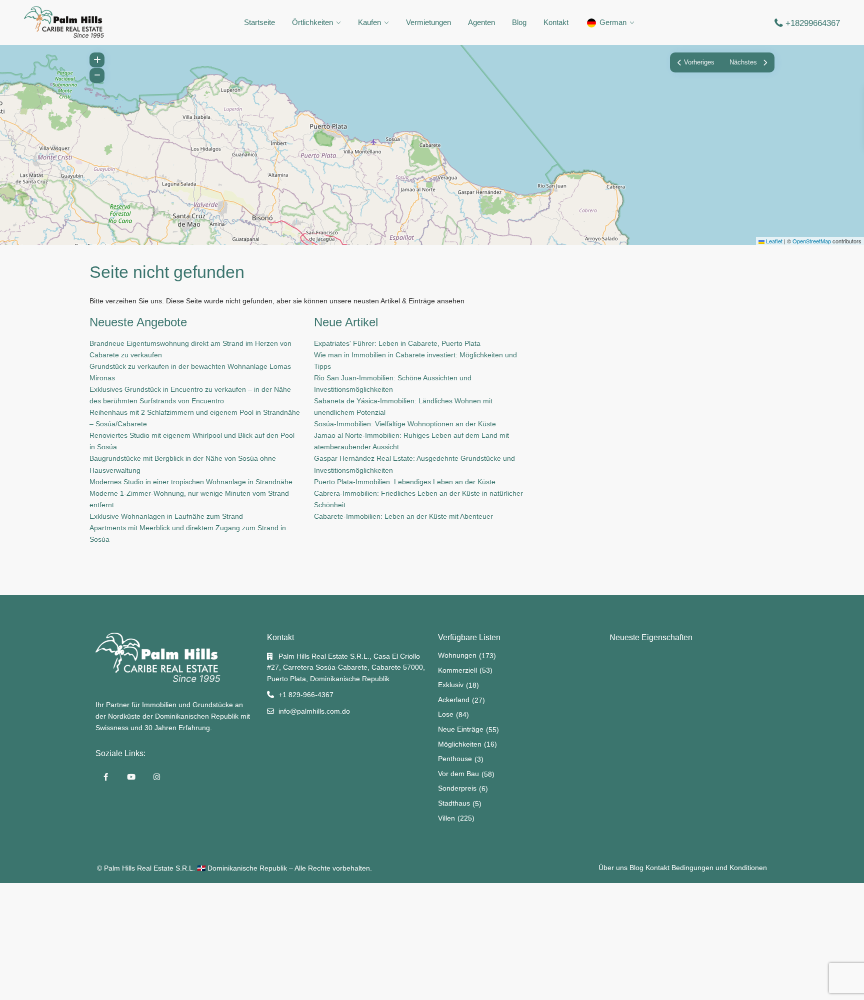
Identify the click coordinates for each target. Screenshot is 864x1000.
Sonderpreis (457, 788)
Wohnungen (457, 655)
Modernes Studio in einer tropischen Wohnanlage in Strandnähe (191, 482)
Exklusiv (451, 685)
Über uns (613, 868)
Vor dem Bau (458, 774)
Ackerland (454, 700)
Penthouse (455, 759)
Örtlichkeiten (312, 22)
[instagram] (156, 777)
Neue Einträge (461, 729)
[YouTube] (131, 777)
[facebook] (106, 777)
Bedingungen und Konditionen (719, 868)
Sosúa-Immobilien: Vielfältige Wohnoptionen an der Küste (405, 424)
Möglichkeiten (460, 744)
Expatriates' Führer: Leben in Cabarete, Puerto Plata (397, 343)
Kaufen (369, 22)
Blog (519, 22)
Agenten (481, 22)
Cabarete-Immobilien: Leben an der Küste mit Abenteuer (403, 516)
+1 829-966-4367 (306, 695)
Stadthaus (454, 803)
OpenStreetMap (811, 241)
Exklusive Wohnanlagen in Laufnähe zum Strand (166, 516)
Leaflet (773, 241)
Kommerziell (457, 670)
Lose (446, 714)
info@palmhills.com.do (314, 711)
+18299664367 (813, 23)
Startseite (259, 22)
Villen (446, 818)
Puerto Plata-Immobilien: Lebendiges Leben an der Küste (405, 482)
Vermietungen (428, 22)
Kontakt (556, 22)
